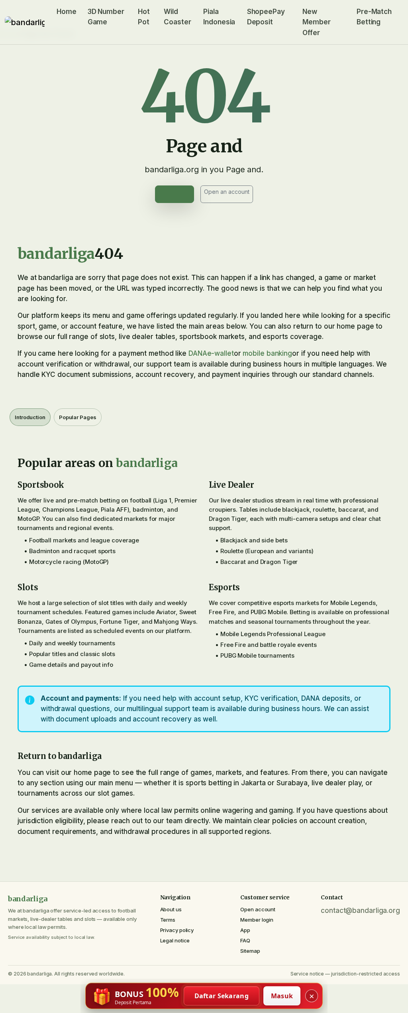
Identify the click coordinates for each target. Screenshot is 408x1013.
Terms (168, 919)
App (245, 930)
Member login (256, 919)
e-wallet (220, 353)
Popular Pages (77, 417)
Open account (257, 909)
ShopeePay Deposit (266, 17)
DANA (197, 353)
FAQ (245, 940)
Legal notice (175, 940)
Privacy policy (177, 930)
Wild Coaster (177, 17)
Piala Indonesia (219, 17)
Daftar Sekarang (221, 995)
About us (171, 909)
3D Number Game (106, 17)
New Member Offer (316, 22)
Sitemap (250, 951)
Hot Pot (144, 17)
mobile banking (267, 353)
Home (66, 12)
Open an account (226, 191)
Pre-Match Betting (374, 17)
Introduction (30, 417)
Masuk (282, 995)
